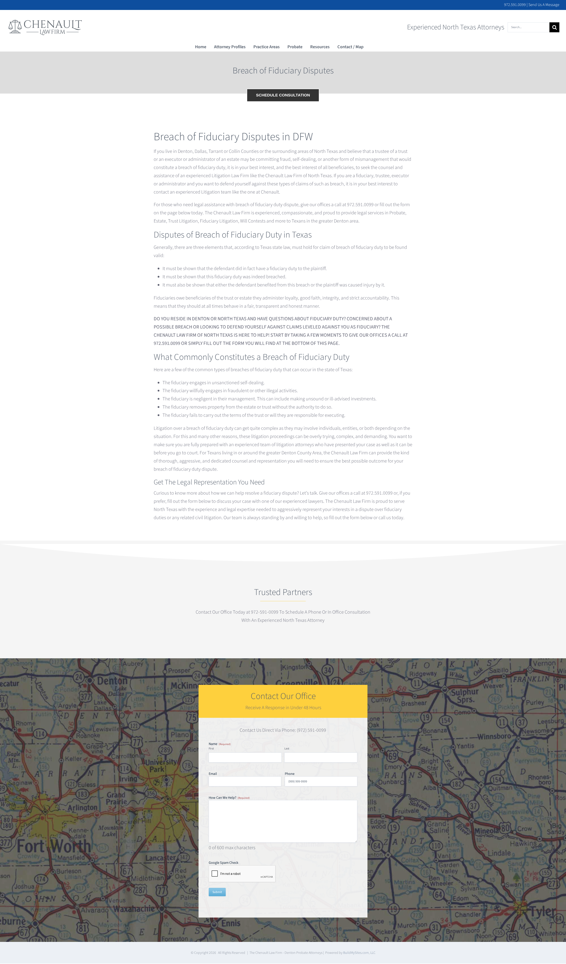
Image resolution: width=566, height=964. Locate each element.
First (211, 749)
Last (286, 749)
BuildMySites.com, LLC (359, 952)
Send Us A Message (543, 5)
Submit (217, 892)
